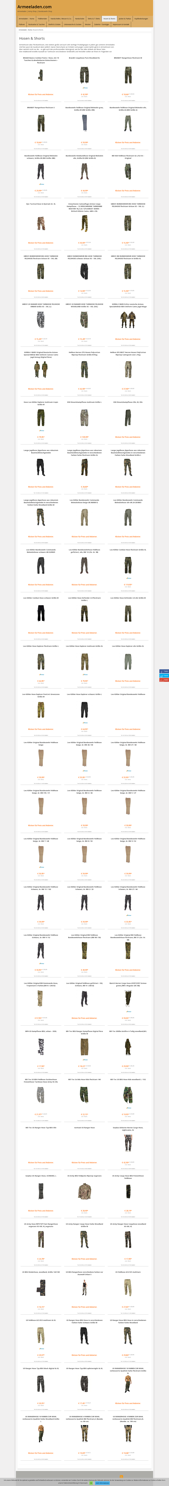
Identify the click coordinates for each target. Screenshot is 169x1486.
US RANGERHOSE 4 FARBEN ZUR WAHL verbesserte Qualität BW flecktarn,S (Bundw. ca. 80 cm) (84, 1418)
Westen (88, 24)
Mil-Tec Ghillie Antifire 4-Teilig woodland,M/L (128, 1031)
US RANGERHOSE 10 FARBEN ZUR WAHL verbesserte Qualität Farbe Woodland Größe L (41, 1418)
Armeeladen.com (34, 6)
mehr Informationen (102, 1483)
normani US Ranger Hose (84, 1128)
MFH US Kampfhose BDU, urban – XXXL (41, 1031)
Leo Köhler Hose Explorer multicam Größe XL (84, 646)
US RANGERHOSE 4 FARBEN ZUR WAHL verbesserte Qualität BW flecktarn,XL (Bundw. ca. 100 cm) (128, 1418)
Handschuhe (79, 19)
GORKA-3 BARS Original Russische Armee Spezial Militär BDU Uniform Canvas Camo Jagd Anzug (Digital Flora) (41, 354)
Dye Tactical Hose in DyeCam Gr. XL (41, 204)
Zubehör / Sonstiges (101, 24)
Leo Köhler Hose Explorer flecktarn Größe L (41, 646)
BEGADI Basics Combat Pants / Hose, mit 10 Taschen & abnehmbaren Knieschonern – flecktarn (41, 60)
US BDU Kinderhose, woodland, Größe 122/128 (41, 1272)
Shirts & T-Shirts (94, 19)
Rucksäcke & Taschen (36, 24)
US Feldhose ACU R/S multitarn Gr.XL (41, 1320)
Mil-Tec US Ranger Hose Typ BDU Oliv (41, 1128)
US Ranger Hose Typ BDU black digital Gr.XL (41, 1368)
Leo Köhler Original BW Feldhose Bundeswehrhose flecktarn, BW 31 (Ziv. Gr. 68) (128, 937)
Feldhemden (42, 19)
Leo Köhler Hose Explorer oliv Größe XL (128, 646)
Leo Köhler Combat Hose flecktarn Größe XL (128, 550)
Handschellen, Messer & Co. (61, 19)
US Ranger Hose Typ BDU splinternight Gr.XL (84, 1368)
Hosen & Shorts (109, 19)
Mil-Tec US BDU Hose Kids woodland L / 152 (128, 1079)
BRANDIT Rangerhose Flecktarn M (128, 58)
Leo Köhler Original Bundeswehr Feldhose (128, 694)
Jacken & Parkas (125, 19)
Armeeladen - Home (25, 30)
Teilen (166, 671)
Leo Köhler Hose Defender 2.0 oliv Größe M (128, 598)
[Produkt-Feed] (121, 1477)
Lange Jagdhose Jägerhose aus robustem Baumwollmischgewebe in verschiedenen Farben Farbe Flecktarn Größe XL (84, 452)
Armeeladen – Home (26, 19)
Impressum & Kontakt (121, 24)
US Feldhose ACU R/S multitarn (128, 1272)
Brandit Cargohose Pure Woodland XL (84, 58)
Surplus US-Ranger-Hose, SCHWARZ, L (41, 1176)
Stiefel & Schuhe (54, 24)
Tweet (165, 675)
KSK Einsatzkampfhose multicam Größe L (84, 402)
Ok (91, 1483)
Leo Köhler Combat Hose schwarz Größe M (41, 598)
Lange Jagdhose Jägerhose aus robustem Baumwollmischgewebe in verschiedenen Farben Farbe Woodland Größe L (128, 452)
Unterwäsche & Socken (72, 24)
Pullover (22, 24)
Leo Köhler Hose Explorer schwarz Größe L (84, 694)
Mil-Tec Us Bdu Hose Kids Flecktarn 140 (84, 1079)
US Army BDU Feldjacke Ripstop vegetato (84, 1176)
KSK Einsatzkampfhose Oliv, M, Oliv (128, 402)
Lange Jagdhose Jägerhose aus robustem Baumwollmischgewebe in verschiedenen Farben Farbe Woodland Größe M (41, 502)
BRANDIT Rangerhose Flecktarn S (41, 107)
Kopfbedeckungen (141, 19)
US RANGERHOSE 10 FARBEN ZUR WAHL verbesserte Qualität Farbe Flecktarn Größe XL (128, 1370)
